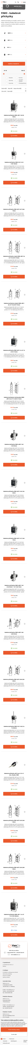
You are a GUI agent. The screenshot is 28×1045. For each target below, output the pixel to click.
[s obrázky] (25, 88)
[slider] (4, 74)
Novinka (20, 77)
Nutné (4, 1038)
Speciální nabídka (21, 80)
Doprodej (11, 83)
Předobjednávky (22, 83)
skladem (11, 77)
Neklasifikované (6, 1043)
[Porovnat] (25, 106)
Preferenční (11, 1038)
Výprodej (11, 80)
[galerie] (25, 90)
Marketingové (14, 1041)
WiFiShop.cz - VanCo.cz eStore (6, 2)
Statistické (5, 1041)
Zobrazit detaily (25, 1041)
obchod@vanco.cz (15, 954)
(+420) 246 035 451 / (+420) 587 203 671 (15, 952)
